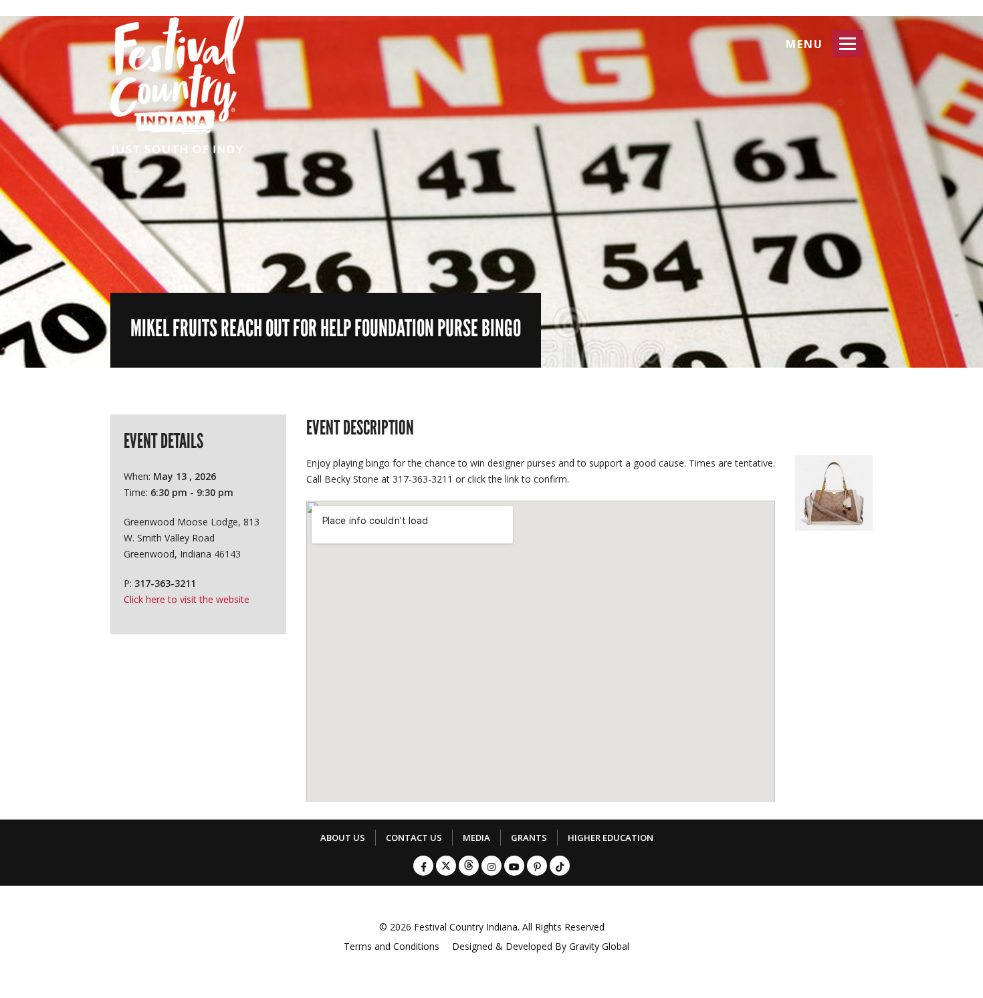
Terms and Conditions (391, 946)
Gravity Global (599, 946)
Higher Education (610, 838)
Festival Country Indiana (466, 926)
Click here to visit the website (186, 599)
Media (476, 838)
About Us (342, 838)
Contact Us (414, 838)
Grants (529, 838)
